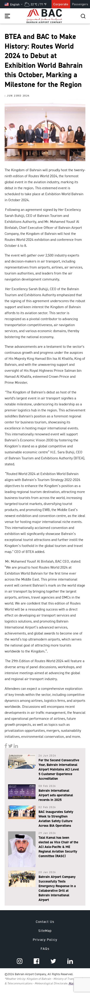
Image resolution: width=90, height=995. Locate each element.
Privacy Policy (45, 939)
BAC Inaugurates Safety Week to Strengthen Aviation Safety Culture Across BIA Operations (56, 818)
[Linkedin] (16, 745)
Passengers (80, 4)
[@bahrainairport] (11, 745)
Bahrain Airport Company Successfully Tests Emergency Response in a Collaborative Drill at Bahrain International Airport (57, 888)
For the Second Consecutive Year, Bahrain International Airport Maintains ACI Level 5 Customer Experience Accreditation (59, 769)
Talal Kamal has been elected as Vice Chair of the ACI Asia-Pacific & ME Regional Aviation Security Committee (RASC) (58, 846)
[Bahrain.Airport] (6, 745)
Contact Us (45, 921)
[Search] (83, 15)
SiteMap (45, 930)
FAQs (45, 948)
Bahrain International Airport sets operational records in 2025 (56, 795)
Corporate (60, 4)
